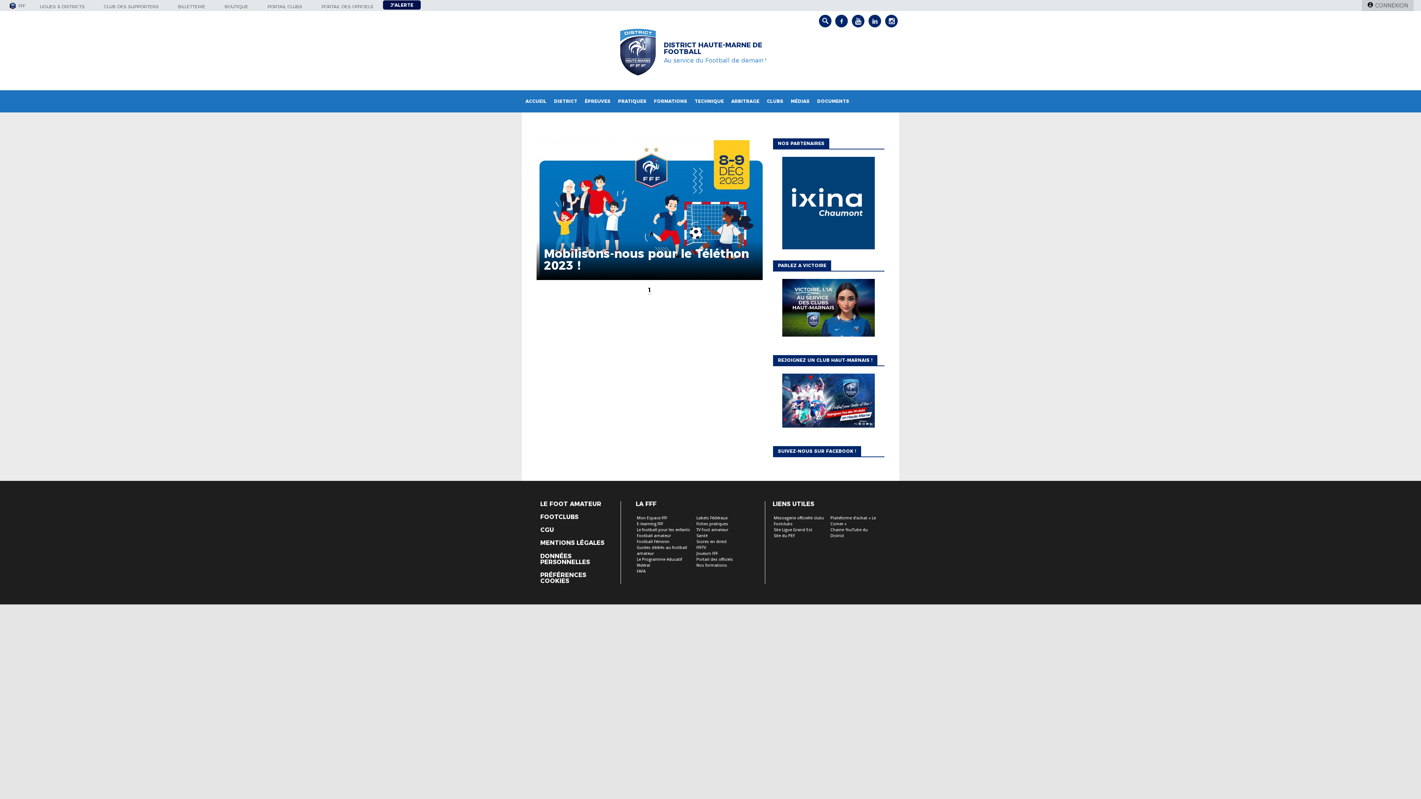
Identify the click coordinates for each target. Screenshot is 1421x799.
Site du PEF (784, 535)
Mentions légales (572, 543)
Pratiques (632, 101)
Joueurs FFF (707, 553)
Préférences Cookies (563, 578)
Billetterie (191, 6)
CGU (547, 530)
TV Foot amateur (712, 529)
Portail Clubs (285, 6)
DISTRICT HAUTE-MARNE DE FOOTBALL (713, 48)
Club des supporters (131, 6)
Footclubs (559, 517)
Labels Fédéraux (712, 518)
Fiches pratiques (712, 524)
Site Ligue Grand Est (793, 529)
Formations (670, 101)
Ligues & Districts (62, 6)
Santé (702, 535)
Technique (709, 101)
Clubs (775, 101)
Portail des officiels (347, 6)
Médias (800, 101)
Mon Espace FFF (652, 518)
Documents (833, 101)
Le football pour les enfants (663, 529)
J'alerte (401, 5)
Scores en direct (711, 541)
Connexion (1391, 5)
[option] (828, 205)
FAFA (641, 571)
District (565, 101)
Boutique (236, 6)
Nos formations (711, 565)
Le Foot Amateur (570, 504)
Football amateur (654, 535)
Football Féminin (653, 541)
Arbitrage (745, 101)
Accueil (536, 101)
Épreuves (598, 101)
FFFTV (701, 547)
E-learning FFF (650, 524)
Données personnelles (565, 559)
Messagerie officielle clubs (799, 518)
